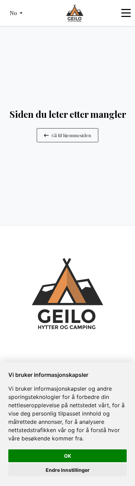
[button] (16, 13)
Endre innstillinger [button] (68, 470)
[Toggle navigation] (126, 13)
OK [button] (67, 456)
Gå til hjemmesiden (71, 135)
